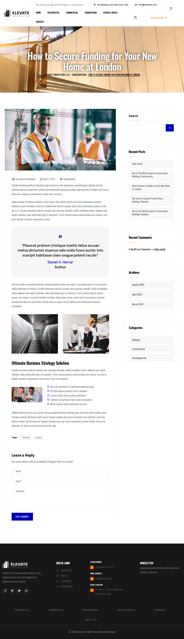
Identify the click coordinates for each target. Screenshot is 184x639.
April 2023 (137, 294)
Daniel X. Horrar (60, 262)
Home (38, 12)
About (64, 576)
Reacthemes (109, 631)
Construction (69, 179)
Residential (54, 12)
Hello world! (137, 163)
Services (66, 570)
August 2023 (138, 284)
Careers (159, 610)
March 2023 (137, 304)
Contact (40, 21)
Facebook (67, 586)
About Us (91, 620)
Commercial (72, 12)
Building (26, 437)
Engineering (91, 12)
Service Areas (110, 12)
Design (38, 437)
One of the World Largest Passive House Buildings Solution (150, 212)
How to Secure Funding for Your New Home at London (151, 187)
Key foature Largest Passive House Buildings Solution (147, 200)
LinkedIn (66, 581)
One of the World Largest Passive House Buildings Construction (150, 175)
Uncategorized (139, 358)
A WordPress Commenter (140, 249)
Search (133, 116)
